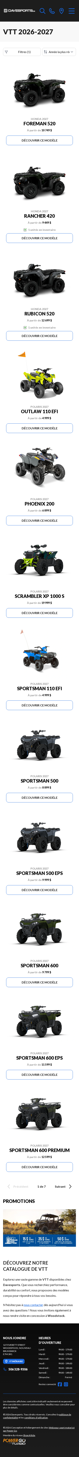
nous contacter (33, 1305)
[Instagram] (66, 1384)
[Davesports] (19, 11)
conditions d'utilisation (36, 1417)
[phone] (52, 10)
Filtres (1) (24, 52)
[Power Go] (39, 1441)
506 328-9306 (17, 1369)
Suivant (60, 1186)
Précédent (20, 1186)
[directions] (61, 10)
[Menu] (71, 11)
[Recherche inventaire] (42, 10)
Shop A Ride (29, 1435)
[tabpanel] (55, 1363)
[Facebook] (60, 1384)
